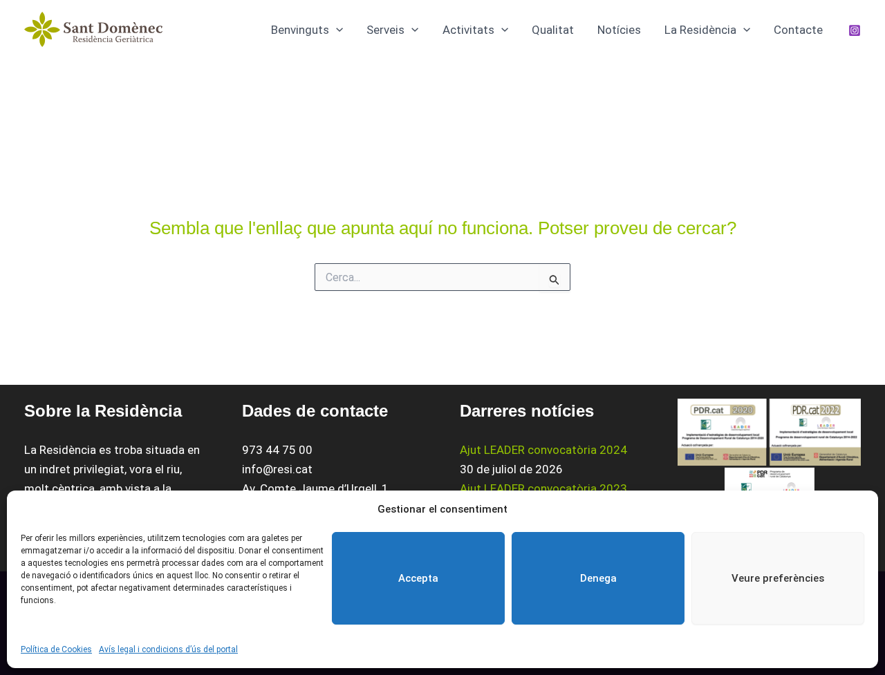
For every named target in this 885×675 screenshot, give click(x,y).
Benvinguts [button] (300, 30)
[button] (336, 29)
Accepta (418, 578)
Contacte (798, 30)
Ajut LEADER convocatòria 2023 (543, 488)
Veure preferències (778, 578)
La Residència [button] (700, 30)
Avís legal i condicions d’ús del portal (168, 649)
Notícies (619, 30)
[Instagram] (854, 30)
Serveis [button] (385, 30)
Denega (598, 578)
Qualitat (553, 30)
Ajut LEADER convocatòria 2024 (543, 450)
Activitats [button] (468, 30)
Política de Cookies (56, 649)
